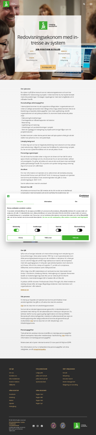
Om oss (11, 373)
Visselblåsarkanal (14, 425)
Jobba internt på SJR (42, 379)
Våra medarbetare (14, 379)
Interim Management (69, 382)
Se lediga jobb (47, 67)
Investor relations (14, 382)
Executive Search (68, 379)
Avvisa (20, 237)
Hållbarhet (12, 385)
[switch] (37, 230)
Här (22, 306)
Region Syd (39, 403)
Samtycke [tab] (20, 201)
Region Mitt (39, 397)
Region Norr (39, 394)
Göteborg (12, 397)
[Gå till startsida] (9, 4)
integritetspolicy (40, 349)
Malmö (11, 400)
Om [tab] (76, 201)
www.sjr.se (25, 290)
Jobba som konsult (41, 376)
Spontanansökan (41, 382)
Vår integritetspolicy (14, 422)
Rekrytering (66, 376)
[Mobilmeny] (91, 4)
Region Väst (39, 400)
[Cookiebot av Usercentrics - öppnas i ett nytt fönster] (80, 196)
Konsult (65, 373)
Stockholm (12, 394)
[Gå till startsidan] (80, 426)
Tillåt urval (48, 237)
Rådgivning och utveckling (70, 385)
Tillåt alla (75, 237)
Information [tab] (48, 201)
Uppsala (11, 403)
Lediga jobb (39, 373)
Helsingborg (12, 406)
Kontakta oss (13, 376)
